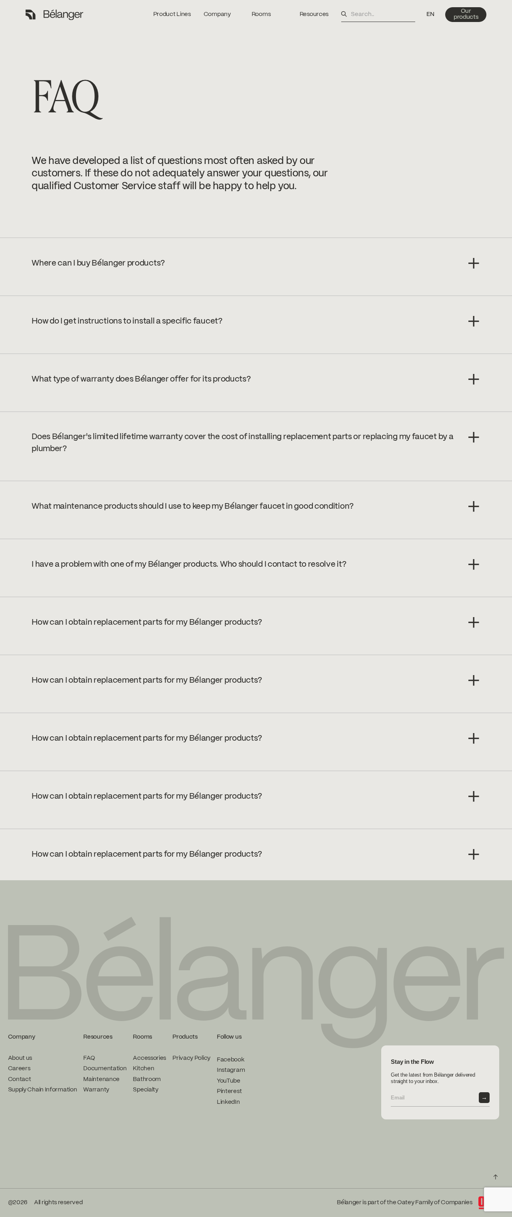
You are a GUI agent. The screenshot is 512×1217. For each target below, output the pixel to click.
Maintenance (101, 1079)
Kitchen (143, 1068)
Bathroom (147, 1079)
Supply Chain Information (42, 1090)
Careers (19, 1068)
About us (20, 1058)
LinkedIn (228, 1102)
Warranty (96, 1090)
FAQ (89, 1058)
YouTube (228, 1081)
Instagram (231, 1070)
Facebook (230, 1060)
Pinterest (229, 1091)
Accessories (149, 1058)
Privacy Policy (191, 1058)
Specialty (145, 1090)
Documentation (104, 1068)
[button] (430, 14)
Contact (19, 1079)
